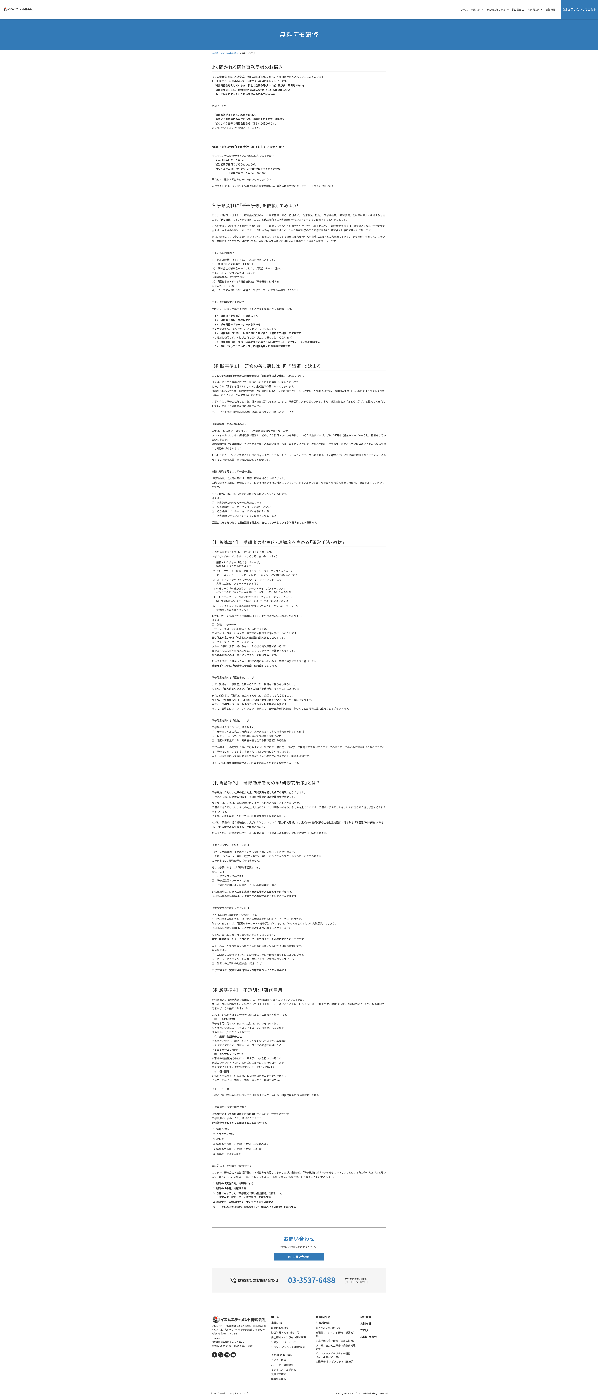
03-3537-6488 (311, 1280)
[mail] (227, 1355)
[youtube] (233, 1355)
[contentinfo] (299, 1353)
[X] (220, 1355)
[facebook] (214, 1355)
